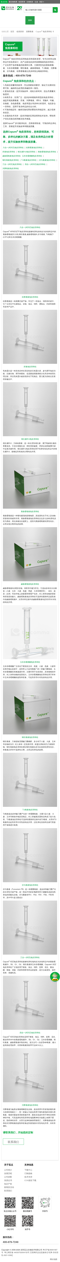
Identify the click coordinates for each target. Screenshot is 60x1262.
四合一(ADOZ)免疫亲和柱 (35, 164)
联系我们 (13, 1142)
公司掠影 (8, 1177)
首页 (12, 32)
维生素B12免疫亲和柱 (26, 151)
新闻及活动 (9, 1187)
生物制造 (30, 2)
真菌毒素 (29, 32)
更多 (41, 2)
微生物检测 (13, 2)
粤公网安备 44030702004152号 (16, 1252)
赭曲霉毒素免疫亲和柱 (12, 155)
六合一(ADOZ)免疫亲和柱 (13, 147)
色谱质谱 (21, 2)
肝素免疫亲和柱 (9, 151)
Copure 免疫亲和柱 (44, 32)
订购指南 (28, 1173)
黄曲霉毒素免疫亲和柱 (47, 151)
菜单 (30, 20)
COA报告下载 (30, 1180)
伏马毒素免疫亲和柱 (47, 160)
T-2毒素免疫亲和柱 (29, 160)
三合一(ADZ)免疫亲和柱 (12, 164)
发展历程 (8, 1173)
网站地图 (53, 1259)
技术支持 (28, 1177)
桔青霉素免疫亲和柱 (34, 147)
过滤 (36, 2)
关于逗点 (8, 1165)
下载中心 (28, 1170)
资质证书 (8, 1180)
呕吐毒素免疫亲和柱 (11, 160)
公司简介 (8, 1170)
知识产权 (8, 1184)
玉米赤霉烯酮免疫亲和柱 (32, 155)
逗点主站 (4, 2)
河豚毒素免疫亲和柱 (11, 168)
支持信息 (28, 1165)
